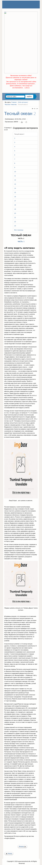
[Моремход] (13, 4)
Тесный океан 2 (20, 113)
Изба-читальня (23, 102)
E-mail (26, 122)
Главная (14, 102)
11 (15, 176)
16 (15, 196)
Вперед (21, 846)
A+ (33, 109)
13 (15, 184)
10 (15, 171)
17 (15, 201)
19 (15, 209)
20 (15, 213)
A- (37, 109)
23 (15, 226)
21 (15, 217)
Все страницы (18, 230)
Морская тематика (11, 104)
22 (15, 221)
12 (15, 180)
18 (15, 205)
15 (15, 192)
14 (15, 188)
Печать (22, 122)
